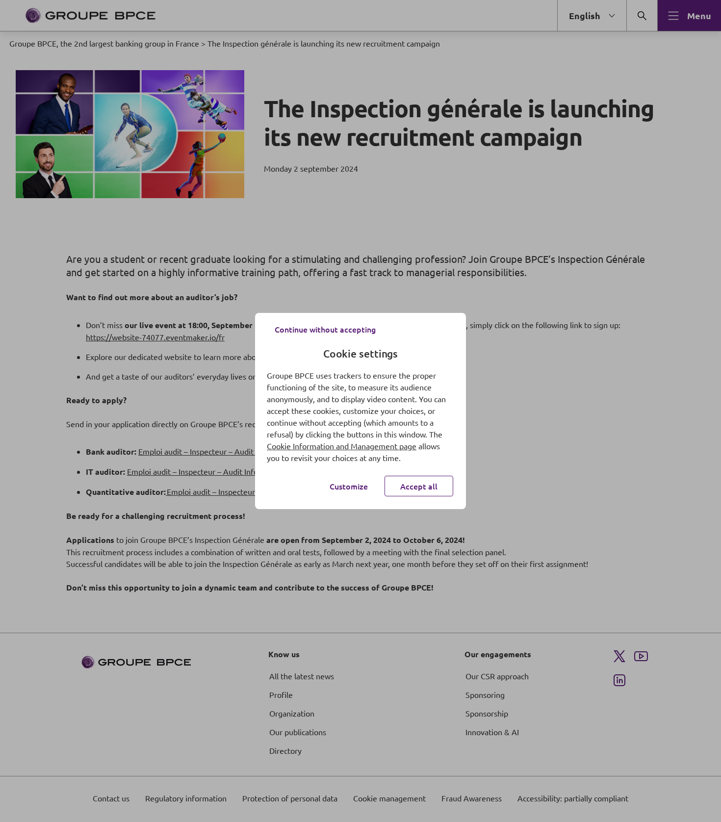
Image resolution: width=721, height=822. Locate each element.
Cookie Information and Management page (341, 446)
